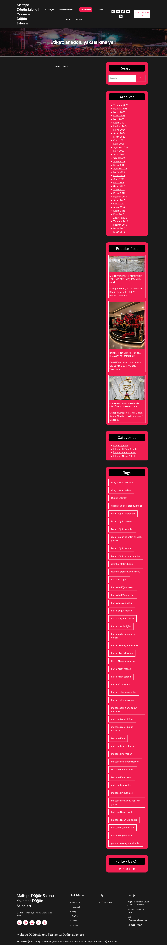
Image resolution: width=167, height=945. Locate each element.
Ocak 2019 (118, 179)
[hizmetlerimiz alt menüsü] (72, 9)
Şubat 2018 (119, 186)
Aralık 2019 (119, 161)
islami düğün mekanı (121, 521)
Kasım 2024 (119, 122)
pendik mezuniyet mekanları (125, 843)
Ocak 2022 (119, 140)
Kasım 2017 (119, 193)
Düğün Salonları (119, 498)
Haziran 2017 (120, 196)
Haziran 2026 (120, 108)
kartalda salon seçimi (122, 603)
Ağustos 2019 (120, 168)
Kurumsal (76, 907)
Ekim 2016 (118, 214)
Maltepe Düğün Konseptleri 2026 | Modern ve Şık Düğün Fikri (125, 279)
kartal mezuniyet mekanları (125, 645)
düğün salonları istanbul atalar (126, 505)
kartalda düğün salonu (122, 587)
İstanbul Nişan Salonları (125, 456)
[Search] (140, 78)
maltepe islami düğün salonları (122, 729)
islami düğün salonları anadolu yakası (126, 539)
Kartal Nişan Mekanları (123, 661)
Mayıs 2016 (119, 228)
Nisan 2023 (119, 136)
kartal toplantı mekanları (123, 692)
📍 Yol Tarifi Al (107, 902)
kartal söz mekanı (120, 684)
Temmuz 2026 (120, 105)
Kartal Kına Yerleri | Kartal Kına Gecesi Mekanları (125, 354)
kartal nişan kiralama (122, 653)
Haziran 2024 (120, 126)
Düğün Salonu (120, 445)
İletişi (74, 925)
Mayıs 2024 (119, 130)
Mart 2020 (118, 151)
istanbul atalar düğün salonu (125, 571)
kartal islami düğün (121, 626)
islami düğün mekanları (123, 513)
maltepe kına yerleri (121, 785)
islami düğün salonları (122, 529)
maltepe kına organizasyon (125, 761)
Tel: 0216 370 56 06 (142, 14)
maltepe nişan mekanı (122, 827)
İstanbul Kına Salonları (124, 452)
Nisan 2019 (119, 175)
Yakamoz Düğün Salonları (106, 941)
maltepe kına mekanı (122, 754)
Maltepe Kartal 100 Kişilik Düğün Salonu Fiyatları (124, 405)
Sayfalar (75, 916)
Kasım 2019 (119, 165)
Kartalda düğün (119, 579)
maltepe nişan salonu (122, 835)
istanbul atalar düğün (122, 564)
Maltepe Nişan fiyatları (122, 812)
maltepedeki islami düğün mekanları (124, 710)
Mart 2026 (118, 119)
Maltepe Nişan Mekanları (124, 820)
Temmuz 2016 (120, 221)
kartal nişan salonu (121, 676)
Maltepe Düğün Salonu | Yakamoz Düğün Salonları (28, 14)
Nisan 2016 (119, 232)
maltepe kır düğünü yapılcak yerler (125, 802)
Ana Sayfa (76, 902)
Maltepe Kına (118, 738)
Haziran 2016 (120, 225)
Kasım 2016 (119, 210)
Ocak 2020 (119, 158)
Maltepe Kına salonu (121, 777)
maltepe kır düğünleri (122, 793)
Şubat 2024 (119, 133)
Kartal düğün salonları (122, 618)
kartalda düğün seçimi (122, 595)
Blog (74, 911)
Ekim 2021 (118, 144)
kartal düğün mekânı (121, 610)
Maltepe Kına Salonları (122, 769)
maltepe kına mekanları (123, 746)
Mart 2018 (118, 182)
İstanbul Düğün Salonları (125, 449)
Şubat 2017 (119, 200)
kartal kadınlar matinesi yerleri (123, 636)
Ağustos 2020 (120, 147)
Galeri (74, 921)
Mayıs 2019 (119, 172)
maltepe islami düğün (122, 719)
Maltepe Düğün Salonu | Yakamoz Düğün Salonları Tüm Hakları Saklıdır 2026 (53, 941)
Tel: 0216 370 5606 (136, 925)
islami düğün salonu (121, 548)
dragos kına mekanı (121, 490)
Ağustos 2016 (120, 218)
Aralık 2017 (119, 189)
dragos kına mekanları (122, 482)
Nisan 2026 (119, 115)
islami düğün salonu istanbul (125, 556)
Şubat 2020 (119, 154)
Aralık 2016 (119, 207)
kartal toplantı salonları (123, 700)
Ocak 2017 (118, 203)
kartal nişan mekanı (121, 669)
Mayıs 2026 (119, 112)
